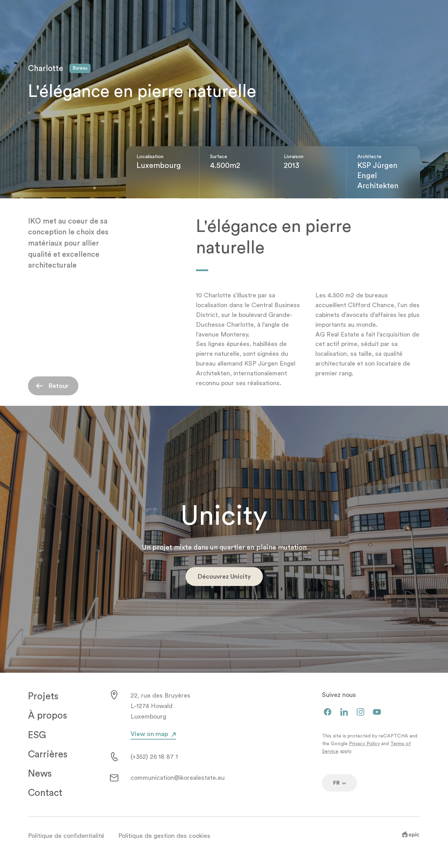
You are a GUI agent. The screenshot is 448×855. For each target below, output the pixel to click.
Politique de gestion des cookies (164, 836)
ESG (37, 735)
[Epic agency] (410, 836)
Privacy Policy (364, 743)
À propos (47, 715)
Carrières (48, 754)
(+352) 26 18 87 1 (154, 757)
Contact (45, 793)
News (40, 773)
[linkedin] (344, 712)
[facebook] (327, 712)
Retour (58, 386)
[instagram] (360, 712)
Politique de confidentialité (66, 836)
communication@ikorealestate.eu (178, 778)
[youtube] (377, 712)
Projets (43, 696)
